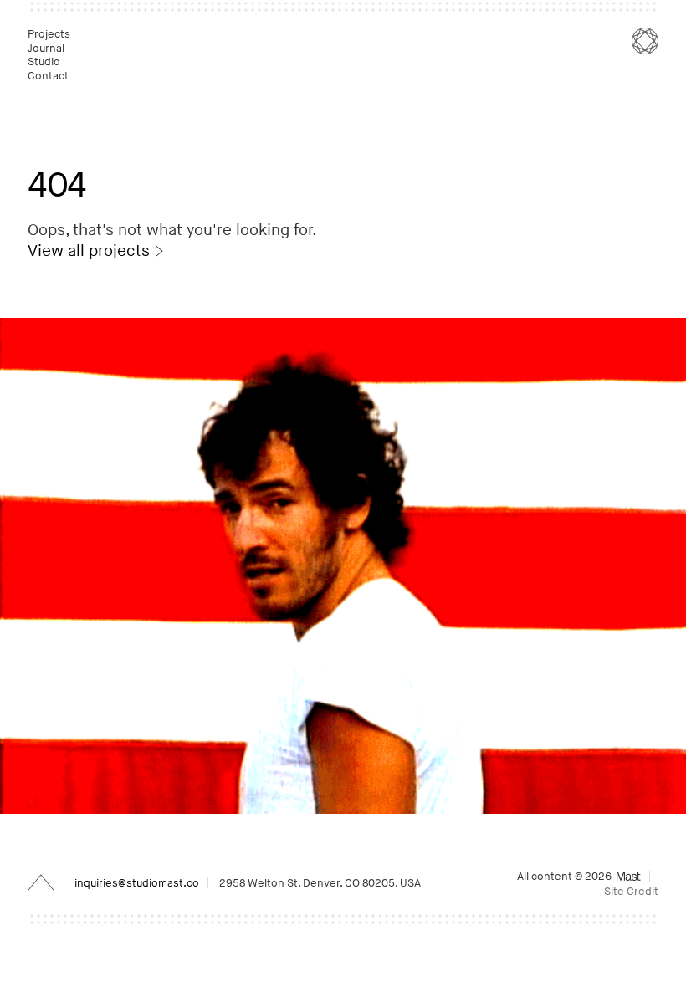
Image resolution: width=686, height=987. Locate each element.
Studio (45, 62)
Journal (47, 48)
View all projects (89, 251)
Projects (50, 34)
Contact (49, 76)
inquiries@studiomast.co (136, 883)
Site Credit (631, 891)
